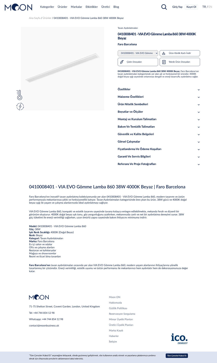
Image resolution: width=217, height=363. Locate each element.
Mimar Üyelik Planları (121, 319)
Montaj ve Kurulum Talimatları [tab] (137, 119)
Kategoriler (47, 7)
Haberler (114, 336)
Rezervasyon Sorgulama (122, 314)
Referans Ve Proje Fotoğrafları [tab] (137, 164)
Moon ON (114, 297)
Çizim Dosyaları (134, 62)
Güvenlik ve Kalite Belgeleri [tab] (136, 134)
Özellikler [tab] (124, 89)
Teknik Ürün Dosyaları (179, 62)
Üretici (105, 7)
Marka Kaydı (116, 330)
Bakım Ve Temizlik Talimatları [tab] (136, 126)
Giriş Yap (177, 7)
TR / (205, 7)
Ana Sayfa (34, 18)
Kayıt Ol (191, 7)
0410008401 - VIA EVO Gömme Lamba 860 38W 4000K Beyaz (89, 18)
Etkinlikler (92, 7)
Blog (116, 7)
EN (210, 7)
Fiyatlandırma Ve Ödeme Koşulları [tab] (139, 149)
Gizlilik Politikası (118, 308)
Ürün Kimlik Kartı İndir (180, 53)
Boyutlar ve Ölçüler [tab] (130, 111)
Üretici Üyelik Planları (121, 325)
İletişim (113, 341)
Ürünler (62, 7)
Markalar (76, 7)
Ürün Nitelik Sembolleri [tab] (133, 104)
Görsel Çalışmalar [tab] (129, 141)
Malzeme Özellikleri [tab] (131, 97)
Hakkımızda (115, 302)
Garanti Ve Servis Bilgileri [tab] (134, 156)
